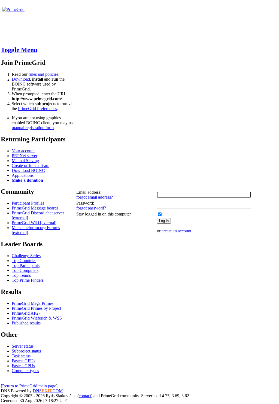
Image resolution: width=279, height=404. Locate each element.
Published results (26, 323)
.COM (52, 390)
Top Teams (21, 275)
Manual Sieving (25, 160)
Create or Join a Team (30, 165)
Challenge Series (26, 255)
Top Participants (26, 265)
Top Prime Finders (28, 280)
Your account (23, 150)
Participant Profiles (28, 203)
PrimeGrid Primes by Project (36, 308)
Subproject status (26, 351)
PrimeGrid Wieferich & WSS (37, 318)
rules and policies (43, 74)
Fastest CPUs (23, 365)
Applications (23, 175)
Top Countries (24, 260)
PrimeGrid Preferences (37, 108)
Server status (23, 346)
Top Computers (25, 270)
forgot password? (91, 208)
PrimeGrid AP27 (26, 313)
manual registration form (33, 127)
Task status (21, 356)
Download (21, 79)
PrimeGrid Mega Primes (32, 303)
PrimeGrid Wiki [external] (34, 222)
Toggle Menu (19, 49)
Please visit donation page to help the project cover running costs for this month (73, 14)
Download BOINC (28, 170)
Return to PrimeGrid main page (29, 386)
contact (85, 395)
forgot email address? (94, 197)
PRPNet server (24, 155)
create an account (176, 231)
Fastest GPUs (23, 361)
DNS (37, 390)
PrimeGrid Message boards (35, 208)
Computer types (25, 370)
